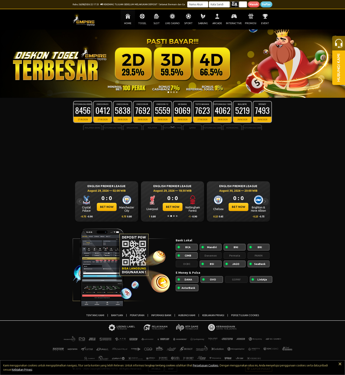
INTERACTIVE (234, 23)
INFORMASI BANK (161, 315)
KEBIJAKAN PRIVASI (213, 315)
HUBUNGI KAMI (186, 315)
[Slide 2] (171, 92)
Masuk (253, 4)
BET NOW (86, 206)
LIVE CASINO (172, 23)
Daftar (266, 4)
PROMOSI (250, 23)
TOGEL (142, 23)
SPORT (188, 23)
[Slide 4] (176, 92)
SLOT (157, 23)
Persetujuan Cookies (205, 365)
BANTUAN (117, 315)
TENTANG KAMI (95, 315)
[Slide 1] (168, 92)
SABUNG (203, 23)
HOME (127, 23)
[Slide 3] (174, 92)
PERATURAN (137, 315)
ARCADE (217, 23)
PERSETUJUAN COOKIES (245, 315)
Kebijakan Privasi (22, 369)
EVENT (265, 23)
